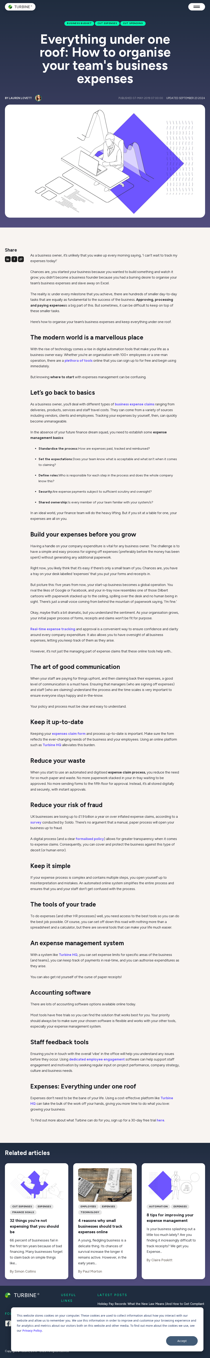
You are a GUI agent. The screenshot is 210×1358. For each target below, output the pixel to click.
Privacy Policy (32, 1330)
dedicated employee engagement (97, 1059)
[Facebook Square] (8, 1324)
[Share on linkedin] (8, 259)
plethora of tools (78, 360)
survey (35, 822)
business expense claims (134, 404)
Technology (90, 1212)
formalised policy (90, 839)
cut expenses (107, 23)
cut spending (133, 23)
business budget (79, 23)
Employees (88, 1206)
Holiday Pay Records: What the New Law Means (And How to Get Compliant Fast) (150, 1306)
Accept (182, 1341)
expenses (44, 1206)
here (160, 1120)
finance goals (23, 1212)
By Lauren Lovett (18, 98)
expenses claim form (69, 734)
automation (158, 1206)
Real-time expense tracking (52, 629)
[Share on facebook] (14, 259)
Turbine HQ (52, 745)
